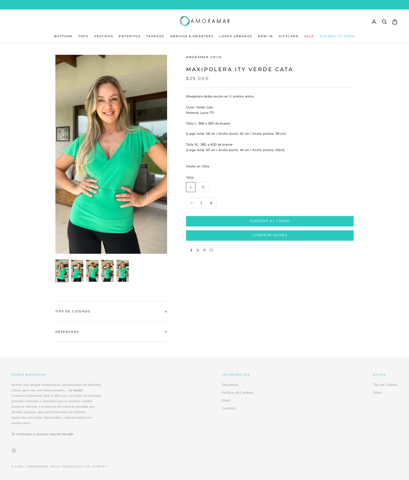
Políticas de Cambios (238, 392)
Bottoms (63, 36)
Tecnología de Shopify (84, 466)
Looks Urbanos (235, 36)
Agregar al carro (269, 221)
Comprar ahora (270, 235)
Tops (83, 36)
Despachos (230, 385)
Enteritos (130, 36)
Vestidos (103, 36)
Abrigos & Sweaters (191, 36)
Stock (226, 400)
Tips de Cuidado (385, 385)
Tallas (377, 392)
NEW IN (265, 36)
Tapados (155, 36)
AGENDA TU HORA (337, 36)
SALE (309, 36)
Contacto (229, 408)
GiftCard (289, 36)
